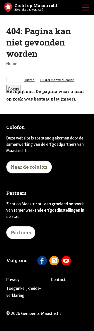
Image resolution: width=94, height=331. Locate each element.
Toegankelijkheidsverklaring (23, 292)
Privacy (12, 279)
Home (11, 63)
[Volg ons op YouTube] (66, 260)
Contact (58, 279)
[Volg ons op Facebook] (42, 260)
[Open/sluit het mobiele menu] (85, 8)
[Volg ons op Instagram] (54, 260)
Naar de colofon (29, 167)
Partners (21, 232)
